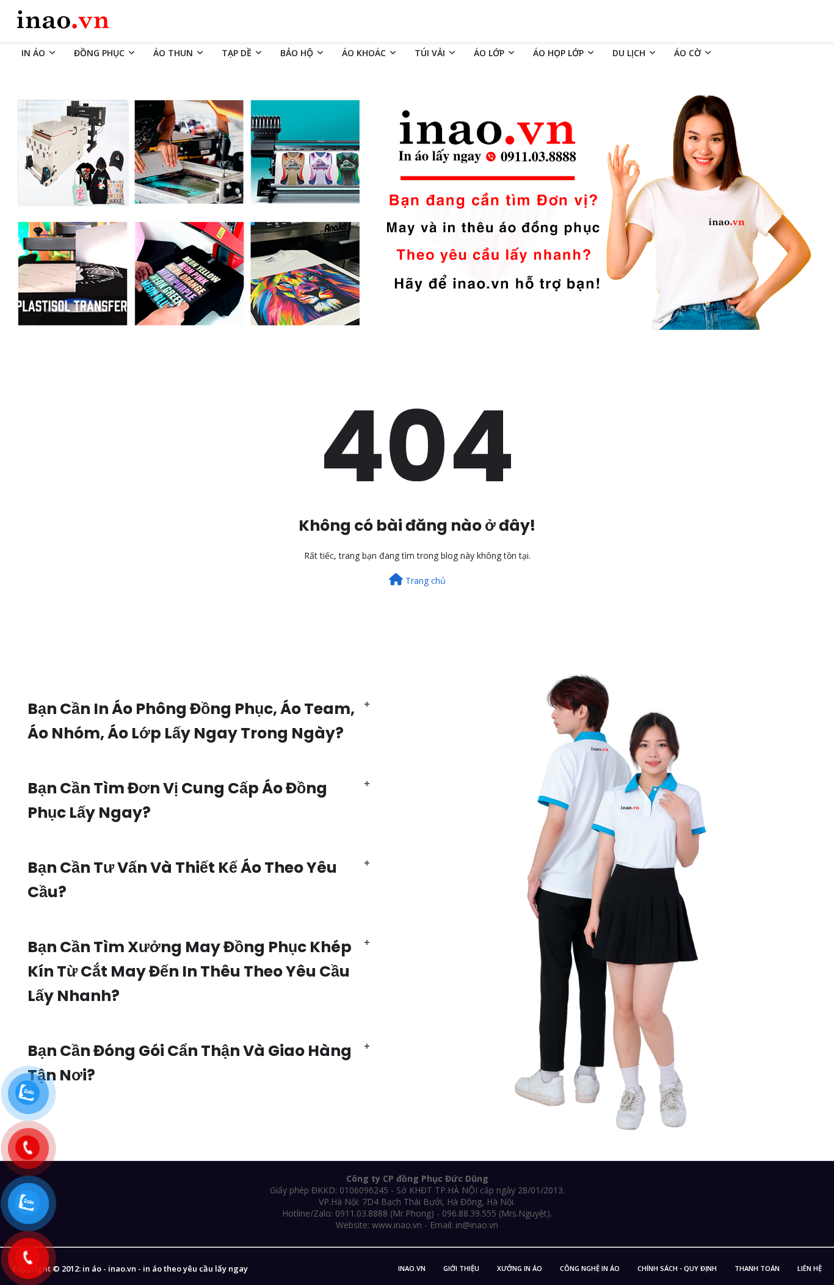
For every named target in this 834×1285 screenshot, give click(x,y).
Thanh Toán (757, 1268)
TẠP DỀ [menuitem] (237, 53)
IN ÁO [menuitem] (33, 53)
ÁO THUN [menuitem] (173, 53)
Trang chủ (424, 580)
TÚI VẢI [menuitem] (430, 53)
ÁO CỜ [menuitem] (687, 53)
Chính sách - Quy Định (677, 1268)
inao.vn (412, 1268)
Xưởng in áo (519, 1268)
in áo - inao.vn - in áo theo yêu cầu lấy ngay (165, 1268)
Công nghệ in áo (590, 1268)
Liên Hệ (809, 1268)
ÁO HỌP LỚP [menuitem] (558, 53)
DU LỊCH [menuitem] (628, 53)
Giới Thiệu (461, 1268)
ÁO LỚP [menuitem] (489, 53)
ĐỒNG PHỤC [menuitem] (99, 53)
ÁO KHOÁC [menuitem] (364, 53)
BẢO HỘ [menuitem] (296, 53)
